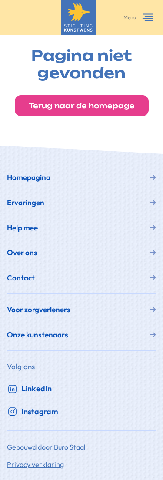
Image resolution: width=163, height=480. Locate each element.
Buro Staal (70, 447)
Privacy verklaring (35, 464)
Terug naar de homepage (82, 105)
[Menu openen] (148, 17)
